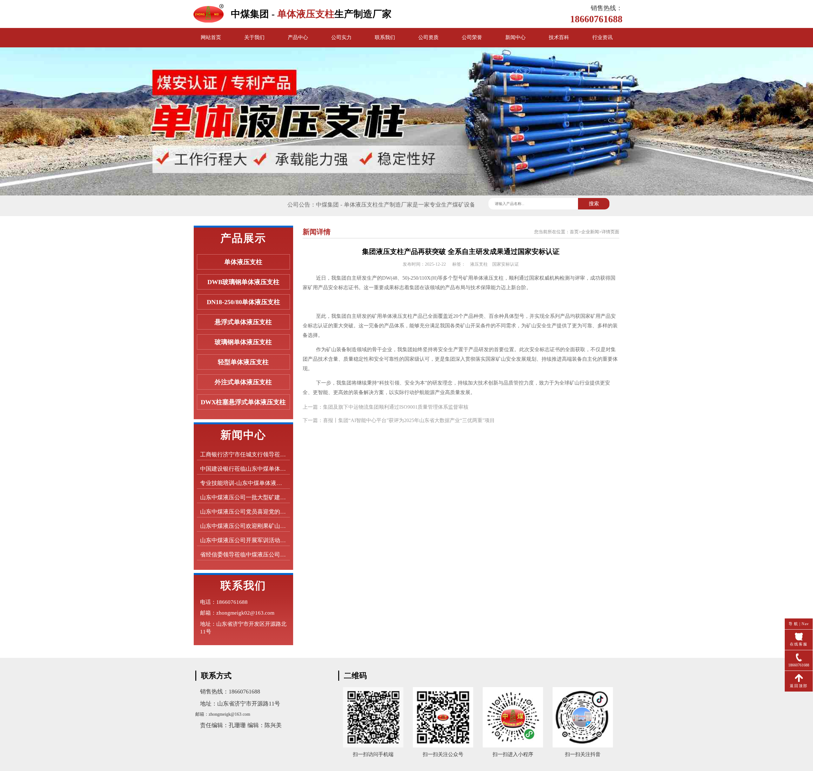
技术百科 (559, 37)
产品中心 (298, 37)
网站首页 (211, 37)
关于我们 (254, 37)
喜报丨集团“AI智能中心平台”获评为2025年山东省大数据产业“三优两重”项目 (409, 420)
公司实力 (341, 37)
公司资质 (428, 37)
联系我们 (385, 37)
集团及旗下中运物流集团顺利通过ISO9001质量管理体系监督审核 (395, 407)
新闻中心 (515, 37)
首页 (574, 231)
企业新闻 (590, 231)
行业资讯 (602, 37)
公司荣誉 (472, 37)
